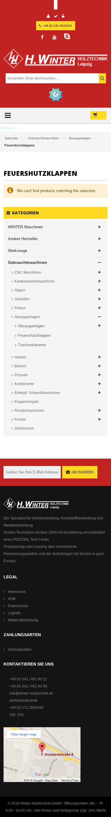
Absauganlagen (80, 138)
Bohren (20, 366)
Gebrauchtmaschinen (44, 138)
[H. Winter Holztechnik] (36, 503)
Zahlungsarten (19, 649)
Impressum (17, 592)
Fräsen (20, 308)
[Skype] (67, 36)
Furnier (20, 419)
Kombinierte (24, 384)
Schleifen (22, 299)
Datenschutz (18, 606)
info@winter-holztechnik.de (31, 693)
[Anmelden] (63, 16)
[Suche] (102, 78)
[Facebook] (42, 37)
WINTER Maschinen (25, 227)
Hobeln (20, 357)
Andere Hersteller (23, 239)
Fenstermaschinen (29, 410)
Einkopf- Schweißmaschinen (37, 393)
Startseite (11, 138)
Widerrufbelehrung (23, 620)
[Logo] (55, 61)
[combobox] (55, 78)
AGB (11, 599)
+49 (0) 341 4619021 (57, 25)
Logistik (14, 613)
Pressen (21, 375)
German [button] (7, 128)
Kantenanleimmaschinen (35, 281)
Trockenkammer (32, 345)
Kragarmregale (27, 402)
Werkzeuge (17, 250)
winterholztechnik (23, 700)
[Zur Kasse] (55, 16)
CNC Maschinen (28, 272)
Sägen (20, 290)
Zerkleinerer (24, 428)
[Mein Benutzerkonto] (48, 16)
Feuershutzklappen (34, 335)
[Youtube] (54, 37)
